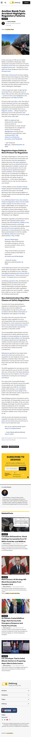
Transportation (13, 446)
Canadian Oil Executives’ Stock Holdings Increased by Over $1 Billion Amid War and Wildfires (14, 539)
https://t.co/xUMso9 (13, 428)
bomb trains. (7, 71)
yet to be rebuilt (24, 114)
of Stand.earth (13, 75)
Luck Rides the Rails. (16, 97)
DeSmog (17, 2)
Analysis (4, 446)
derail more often (7, 355)
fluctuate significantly (13, 170)
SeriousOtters (10, 733)
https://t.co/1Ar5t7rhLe (12, 137)
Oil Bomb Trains (9, 29)
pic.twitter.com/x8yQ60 (14, 256)
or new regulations (20, 389)
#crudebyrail (12, 120)
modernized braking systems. (19, 325)
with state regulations (19, 162)
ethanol (23, 336)
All (14, 472)
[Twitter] (4, 719)
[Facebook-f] (2, 719)
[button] (15, 691)
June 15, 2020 (9, 434)
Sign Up (22, 468)
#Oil (17, 135)
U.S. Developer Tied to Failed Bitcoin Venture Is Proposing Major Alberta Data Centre (13, 660)
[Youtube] (7, 719)
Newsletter (5, 717)
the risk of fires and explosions (11, 228)
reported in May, (14, 281)
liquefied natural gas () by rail (12, 338)
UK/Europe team (17, 476)
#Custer (7, 239)
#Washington (14, 239)
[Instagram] (9, 719)
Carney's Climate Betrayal (12, 593)
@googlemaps (9, 131)
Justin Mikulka (11, 21)
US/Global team (16, 474)
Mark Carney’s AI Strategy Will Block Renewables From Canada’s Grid (14, 581)
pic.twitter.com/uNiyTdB (13, 139)
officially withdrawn (10, 234)
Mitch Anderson (7, 543)
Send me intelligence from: (8, 474)
